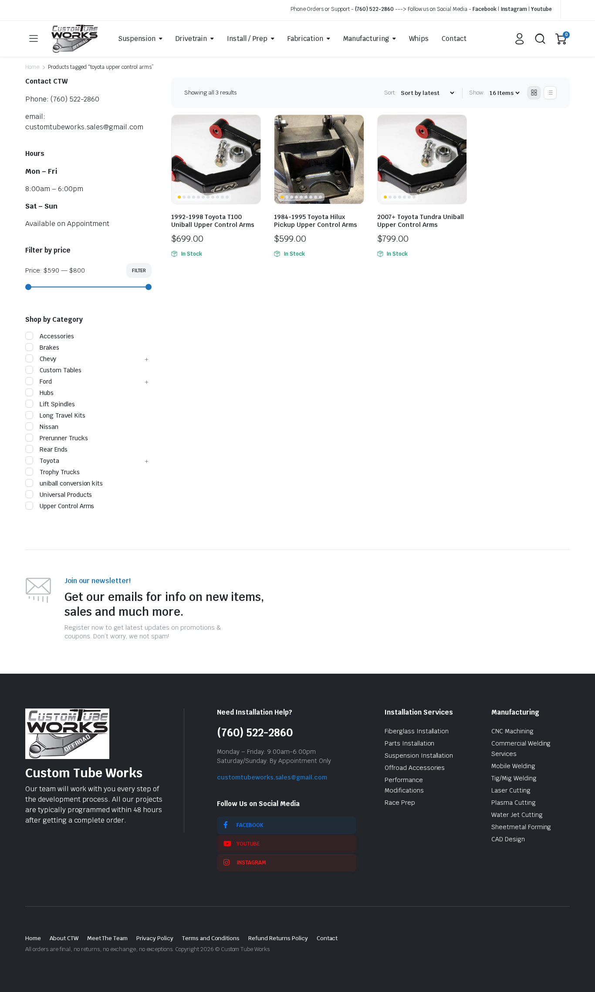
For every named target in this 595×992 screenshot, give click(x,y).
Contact (454, 38)
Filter (139, 270)
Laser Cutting (511, 790)
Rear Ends (54, 449)
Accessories (57, 336)
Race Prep (400, 802)
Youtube (541, 9)
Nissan (49, 427)
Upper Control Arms (67, 506)
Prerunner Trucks (64, 438)
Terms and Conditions (211, 938)
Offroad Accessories (415, 768)
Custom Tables (60, 370)
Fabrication (305, 38)
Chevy (48, 359)
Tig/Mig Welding (514, 778)
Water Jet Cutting (517, 815)
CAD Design (508, 839)
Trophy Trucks (60, 472)
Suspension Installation (419, 755)
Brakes (49, 347)
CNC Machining (512, 731)
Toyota (49, 461)
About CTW (64, 938)
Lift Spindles (57, 404)
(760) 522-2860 (374, 9)
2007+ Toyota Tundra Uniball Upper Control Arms (420, 221)
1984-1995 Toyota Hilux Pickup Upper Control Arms (315, 221)
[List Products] (550, 92)
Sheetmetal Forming (521, 827)
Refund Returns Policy (278, 938)
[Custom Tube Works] (74, 38)
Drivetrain (191, 38)
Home (32, 67)
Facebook (485, 9)
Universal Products (66, 495)
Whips (419, 38)
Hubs (47, 393)
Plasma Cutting (513, 802)
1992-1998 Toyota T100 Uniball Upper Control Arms (212, 221)
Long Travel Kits (62, 415)
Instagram (513, 9)
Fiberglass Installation (417, 731)
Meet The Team (107, 938)
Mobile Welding (513, 766)
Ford (46, 381)
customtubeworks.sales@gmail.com (272, 777)
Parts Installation (409, 743)
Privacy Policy (154, 938)
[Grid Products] (534, 92)
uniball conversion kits (71, 483)
